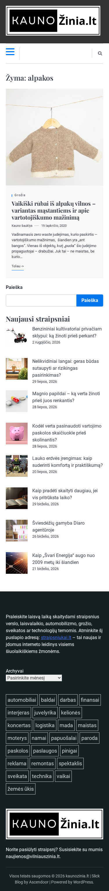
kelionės (70, 713)
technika (42, 776)
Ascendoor (39, 882)
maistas (87, 725)
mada (66, 725)
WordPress (83, 882)
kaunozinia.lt (77, 876)
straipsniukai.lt (56, 637)
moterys (17, 738)
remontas (42, 763)
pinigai (69, 751)
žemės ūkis (21, 789)
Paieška (14, 287)
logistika (45, 725)
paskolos (18, 751)
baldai (48, 700)
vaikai (63, 776)
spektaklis (70, 763)
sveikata (17, 776)
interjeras (18, 713)
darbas (68, 700)
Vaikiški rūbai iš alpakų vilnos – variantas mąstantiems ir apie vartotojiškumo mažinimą (54, 210)
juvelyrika (45, 713)
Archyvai (15, 671)
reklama (17, 763)
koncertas (19, 725)
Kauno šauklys (22, 226)
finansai (90, 700)
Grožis (20, 195)
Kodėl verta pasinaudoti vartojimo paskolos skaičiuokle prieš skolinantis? (66, 433)
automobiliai (22, 700)
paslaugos (45, 751)
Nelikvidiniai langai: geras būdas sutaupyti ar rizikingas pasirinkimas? (65, 368)
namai (39, 738)
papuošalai (63, 738)
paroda (89, 738)
